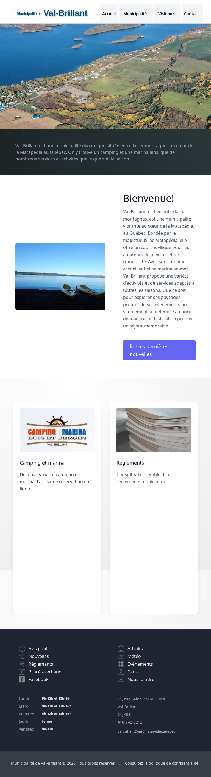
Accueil (109, 13)
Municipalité (135, 13)
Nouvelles (39, 656)
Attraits (135, 649)
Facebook (39, 679)
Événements (140, 664)
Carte (133, 672)
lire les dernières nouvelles (149, 350)
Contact (191, 13)
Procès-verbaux (45, 672)
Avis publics (41, 649)
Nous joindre (140, 679)
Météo (134, 656)
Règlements (41, 664)
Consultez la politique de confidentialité (161, 763)
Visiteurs (166, 13)
